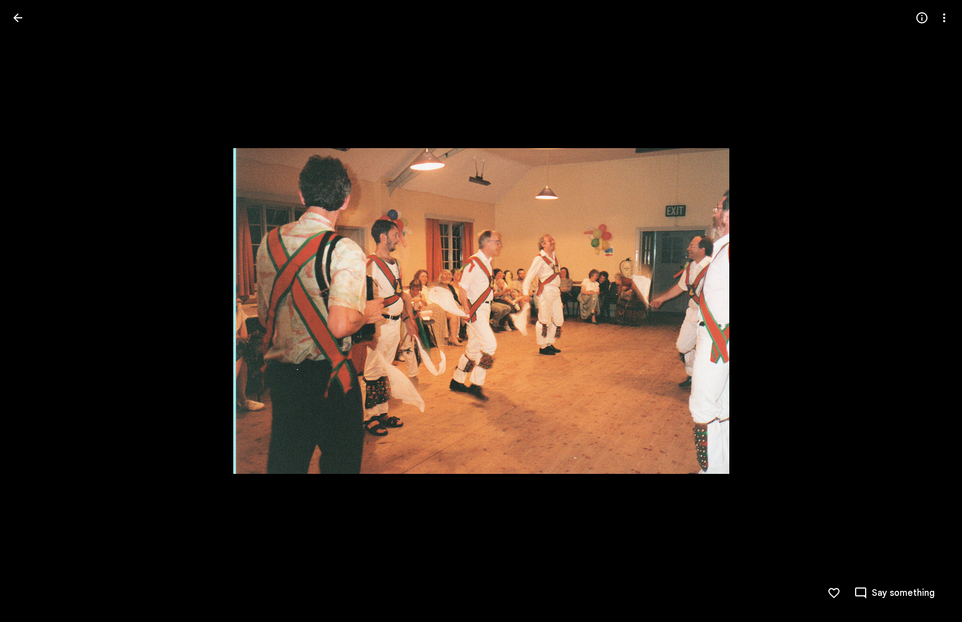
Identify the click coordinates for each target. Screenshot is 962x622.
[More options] (944, 18)
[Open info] (922, 18)
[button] (31, 311)
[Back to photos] (17, 17)
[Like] (834, 593)
